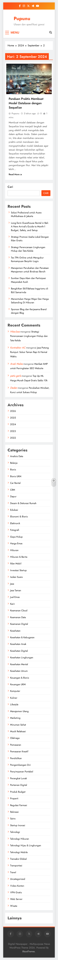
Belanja (13, 463)
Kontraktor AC (17, 347)
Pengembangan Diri (20, 765)
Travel (13, 872)
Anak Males (16, 364)
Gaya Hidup (16, 537)
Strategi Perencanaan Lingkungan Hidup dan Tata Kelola (28, 249)
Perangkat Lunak (18, 778)
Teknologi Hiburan (19, 839)
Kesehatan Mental (19, 664)
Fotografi (14, 530)
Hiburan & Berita (18, 557)
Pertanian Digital (18, 785)
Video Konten (17, 886)
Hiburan (14, 550)
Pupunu (22, 18)
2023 (13, 431)
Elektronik (15, 523)
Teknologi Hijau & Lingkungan (25, 845)
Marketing (15, 718)
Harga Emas (16, 543)
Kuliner (13, 698)
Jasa (12, 584)
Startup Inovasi (17, 825)
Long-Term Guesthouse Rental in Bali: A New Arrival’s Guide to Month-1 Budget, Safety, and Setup (30, 226)
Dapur (13, 496)
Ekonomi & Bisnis (19, 516)
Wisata (13, 906)
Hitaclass (15, 331)
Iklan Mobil (15, 563)
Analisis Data (16, 456)
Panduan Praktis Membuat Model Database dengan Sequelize (26, 103)
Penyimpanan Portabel (21, 771)
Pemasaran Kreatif (19, 751)
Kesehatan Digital (19, 651)
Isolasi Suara (16, 577)
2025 (13, 417)
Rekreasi (14, 812)
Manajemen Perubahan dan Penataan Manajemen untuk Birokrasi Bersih (30, 269)
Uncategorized (17, 879)
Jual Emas (15, 597)
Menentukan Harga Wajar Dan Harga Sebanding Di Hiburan (30, 300)
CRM (12, 490)
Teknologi (15, 832)
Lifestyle (14, 704)
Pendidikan (16, 758)
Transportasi (16, 865)
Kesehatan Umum (19, 671)
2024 (13, 424)
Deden (13, 388)
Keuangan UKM (18, 684)
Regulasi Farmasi (18, 805)
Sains (12, 818)
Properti (14, 798)
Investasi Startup (18, 570)
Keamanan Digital (19, 624)
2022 (13, 438)
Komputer (14, 90)
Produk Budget (17, 792)
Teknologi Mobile (19, 852)
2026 (13, 411)
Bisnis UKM (15, 476)
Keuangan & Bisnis (19, 678)
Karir (12, 604)
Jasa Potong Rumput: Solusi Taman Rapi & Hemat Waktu (29, 352)
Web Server (16, 899)
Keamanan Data (18, 617)
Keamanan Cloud (18, 610)
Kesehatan (15, 631)
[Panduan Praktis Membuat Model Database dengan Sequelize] (29, 79)
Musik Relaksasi (18, 731)
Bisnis (13, 469)
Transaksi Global (18, 859)
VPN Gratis (16, 892)
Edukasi (14, 510)
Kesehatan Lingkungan (21, 657)
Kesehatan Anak (18, 644)
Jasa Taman (15, 590)
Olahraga (14, 738)
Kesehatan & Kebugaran (22, 637)
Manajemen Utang (19, 711)
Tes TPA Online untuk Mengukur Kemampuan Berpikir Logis (27, 259)
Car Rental (15, 483)
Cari (10, 187)
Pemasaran (15, 745)
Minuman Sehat (18, 725)
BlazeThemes (28, 951)
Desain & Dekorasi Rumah (23, 503)
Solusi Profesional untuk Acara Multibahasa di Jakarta (26, 214)
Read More (14, 174)
